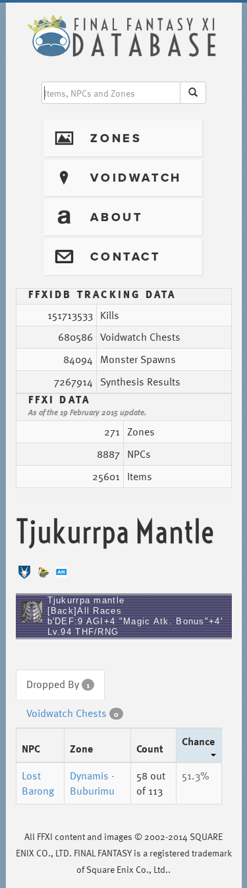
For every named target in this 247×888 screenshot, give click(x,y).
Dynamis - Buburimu (92, 783)
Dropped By (58, 684)
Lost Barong (38, 783)
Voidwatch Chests (72, 713)
